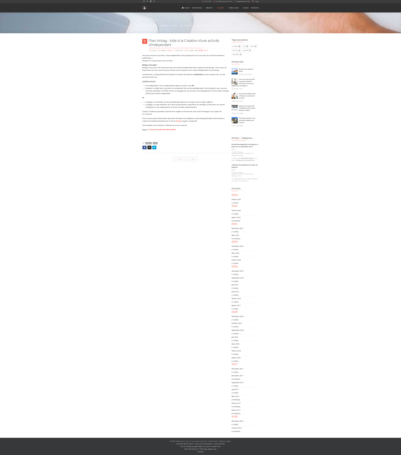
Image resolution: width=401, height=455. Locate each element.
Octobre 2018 (237, 323)
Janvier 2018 (236, 358)
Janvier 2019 (236, 305)
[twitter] (147, 1)
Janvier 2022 (236, 217)
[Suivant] (192, 159)
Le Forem (151, 129)
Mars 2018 (235, 344)
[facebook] (144, 1)
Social (155, 143)
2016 (235, 416)
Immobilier (237, 54)
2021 (234, 223)
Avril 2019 (235, 292)
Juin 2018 (235, 337)
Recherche (255, 8)
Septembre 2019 (238, 278)
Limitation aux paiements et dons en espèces (245, 166)
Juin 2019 (235, 285)
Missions (209, 8)
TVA (245, 46)
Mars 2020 (235, 253)
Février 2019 (236, 298)
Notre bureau (197, 8)
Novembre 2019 (237, 271)
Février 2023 (236, 199)
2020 (235, 241)
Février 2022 (236, 210)
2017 (234, 364)
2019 (235, 266)
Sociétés (246, 50)
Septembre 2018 (238, 330)
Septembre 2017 (238, 382)
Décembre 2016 (237, 421)
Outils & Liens (234, 8)
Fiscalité (236, 46)
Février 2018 (236, 351)
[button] (255, 1)
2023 (235, 194)
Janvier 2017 (236, 410)
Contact (246, 8)
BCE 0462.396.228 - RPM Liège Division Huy (200, 449)
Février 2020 (236, 260)
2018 (234, 311)
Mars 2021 (235, 235)
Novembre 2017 (237, 376)
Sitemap (200, 452)
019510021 (208, 1)
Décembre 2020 (237, 246)
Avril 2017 (235, 389)
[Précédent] (180, 159)
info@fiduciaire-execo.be (224, 1)
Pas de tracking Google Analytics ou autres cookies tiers (200, 446)
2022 (235, 205)
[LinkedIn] (151, 1)
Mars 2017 (235, 396)
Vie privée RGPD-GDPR (185, 444)
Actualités (220, 8)
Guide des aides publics (166, 129)
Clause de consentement (204, 444)
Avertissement (219, 444)
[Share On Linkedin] (154, 147)
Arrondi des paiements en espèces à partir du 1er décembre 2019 (245, 145)
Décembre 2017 (237, 369)
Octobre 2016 (237, 428)
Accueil (186, 8)
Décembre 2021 (237, 228)
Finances (169, 50)
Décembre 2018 (237, 316)
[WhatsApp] (154, 1)
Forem (178, 121)
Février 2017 (236, 403)
